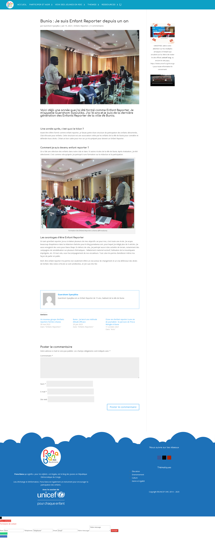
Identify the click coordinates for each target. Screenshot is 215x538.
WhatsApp (3, 533)
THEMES (92, 5)
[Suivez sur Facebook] (159, 458)
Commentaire (46, 356)
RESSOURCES (108, 5)
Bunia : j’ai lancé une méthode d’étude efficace (85, 320)
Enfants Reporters (81, 26)
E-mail (43, 391)
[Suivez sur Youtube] (169, 458)
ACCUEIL (22, 5)
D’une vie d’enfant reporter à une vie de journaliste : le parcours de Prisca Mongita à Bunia (120, 322)
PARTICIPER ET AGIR (39, 5)
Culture (135, 478)
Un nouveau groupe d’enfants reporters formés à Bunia (52, 320)
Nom (43, 384)
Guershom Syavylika (51, 26)
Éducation (136, 471)
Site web (43, 399)
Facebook (3, 536)
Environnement (138, 474)
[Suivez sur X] (164, 458)
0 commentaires (97, 26)
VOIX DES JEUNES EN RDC (68, 5)
